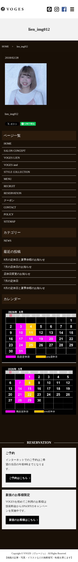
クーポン (9, 200)
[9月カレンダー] (39, 390)
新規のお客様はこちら (22, 519)
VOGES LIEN (12, 157)
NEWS (7, 240)
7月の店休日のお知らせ (18, 266)
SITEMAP (9, 221)
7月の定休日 (11, 280)
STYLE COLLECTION (17, 172)
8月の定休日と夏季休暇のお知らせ (24, 259)
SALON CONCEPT (15, 150)
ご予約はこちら (18, 478)
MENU (8, 179)
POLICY (8, 214)
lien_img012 (11, 114)
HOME (5, 46)
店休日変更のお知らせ (17, 273)
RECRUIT (9, 186)
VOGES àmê (11, 165)
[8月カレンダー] (39, 335)
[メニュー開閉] (72, 9)
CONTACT (10, 207)
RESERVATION (12, 193)
